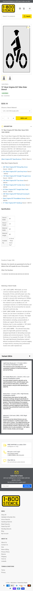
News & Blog (5, 549)
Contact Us (4, 545)
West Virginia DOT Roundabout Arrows (14, 198)
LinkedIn (3, 561)
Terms (3, 570)
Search (28, 16)
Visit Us (3, 559)
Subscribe (27, 486)
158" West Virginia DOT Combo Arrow (14, 185)
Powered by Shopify (22, 582)
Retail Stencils (5, 524)
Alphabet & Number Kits (8, 517)
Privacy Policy (5, 552)
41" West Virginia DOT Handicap (12, 203)
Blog (2, 531)
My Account (4, 533)
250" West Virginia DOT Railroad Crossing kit (16, 194)
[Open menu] (30, 8)
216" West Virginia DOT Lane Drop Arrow (15, 171)
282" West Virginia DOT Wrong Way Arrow (15, 167)
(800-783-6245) (15, 455)
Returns (3, 554)
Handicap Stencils (6, 522)
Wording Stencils (6, 529)
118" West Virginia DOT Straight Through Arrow (17, 176)
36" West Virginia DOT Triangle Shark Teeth (15, 189)
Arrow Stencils (5, 519)
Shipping (3, 556)
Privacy (3, 572)
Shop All (3, 515)
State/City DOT (5, 526)
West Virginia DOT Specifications (11, 159)
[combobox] (16, 16)
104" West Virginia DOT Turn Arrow (13, 180)
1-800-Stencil (4, 84)
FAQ (2, 547)
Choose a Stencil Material (9, 107)
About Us (4, 542)
